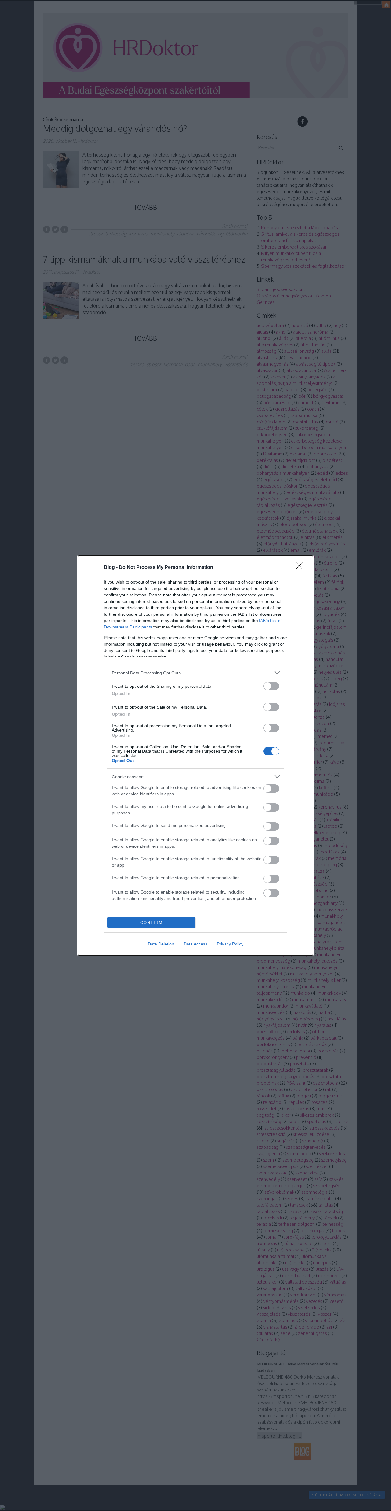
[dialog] (195, 755)
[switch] (271, 686)
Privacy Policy (230, 944)
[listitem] (195, 672)
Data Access (195, 944)
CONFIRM (151, 922)
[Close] (301, 567)
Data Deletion (161, 944)
